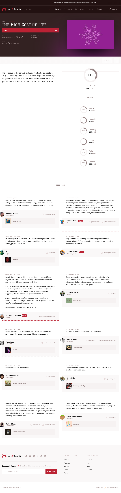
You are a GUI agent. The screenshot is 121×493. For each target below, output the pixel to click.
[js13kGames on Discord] (30, 456)
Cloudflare (112, 487)
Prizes (90, 9)
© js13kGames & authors (12, 487)
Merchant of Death (19, 432)
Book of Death (77, 300)
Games (58, 9)
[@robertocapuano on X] (20, 37)
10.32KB (13, 43)
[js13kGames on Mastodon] (34, 456)
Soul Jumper (17, 350)
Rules (99, 9)
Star (106, 61)
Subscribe (51, 471)
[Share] (116, 60)
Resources (90, 460)
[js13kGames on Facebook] (41, 456)
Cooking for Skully (79, 386)
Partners (79, 9)
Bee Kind (76, 424)
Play (5, 30)
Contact (89, 470)
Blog (88, 463)
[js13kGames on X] (37, 456)
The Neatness (77, 347)
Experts (68, 9)
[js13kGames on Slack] (26, 456)
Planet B (15, 259)
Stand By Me (17, 221)
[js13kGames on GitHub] (45, 456)
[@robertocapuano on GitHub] (22, 37)
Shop (88, 466)
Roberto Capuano (8, 37)
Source (4, 43)
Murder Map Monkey (19, 383)
